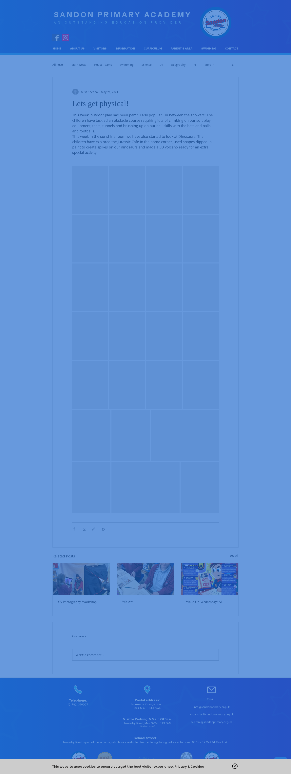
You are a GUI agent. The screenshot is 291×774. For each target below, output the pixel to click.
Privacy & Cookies (189, 766)
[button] (235, 766)
